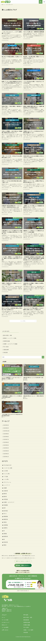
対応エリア (4, 624)
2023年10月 (6, 430)
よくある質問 (5, 627)
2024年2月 (6, 428)
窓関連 (5, 533)
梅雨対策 (6, 519)
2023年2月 (6, 453)
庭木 (5, 507)
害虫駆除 (6, 505)
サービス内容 (5, 619)
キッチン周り (7, 473)
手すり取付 (6, 346)
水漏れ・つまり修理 (28, 629)
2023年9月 (6, 433)
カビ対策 (6, 470)
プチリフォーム (7, 482)
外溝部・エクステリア (9, 502)
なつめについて (5, 622)
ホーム (3, 617)
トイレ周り (6, 479)
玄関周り (6, 527)
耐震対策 (6, 536)
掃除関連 (6, 516)
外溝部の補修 (26, 624)
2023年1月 (6, 456)
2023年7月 (6, 439)
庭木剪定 (6, 510)
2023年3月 (6, 450)
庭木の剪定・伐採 (7, 335)
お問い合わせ (5, 629)
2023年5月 (6, 445)
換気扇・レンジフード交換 (9, 338)
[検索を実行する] (43, 357)
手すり (5, 513)
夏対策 (5, 493)
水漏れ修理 (6, 349)
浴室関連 (6, 525)
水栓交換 (5, 352)
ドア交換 (6, 476)
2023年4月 (6, 448)
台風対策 (6, 490)
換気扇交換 (26, 619)
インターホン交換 (8, 468)
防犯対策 (6, 542)
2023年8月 (6, 436)
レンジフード (7, 485)
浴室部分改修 (6, 341)
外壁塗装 (6, 499)
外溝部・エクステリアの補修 (10, 343)
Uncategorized (7, 465)
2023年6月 (6, 442)
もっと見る (23, 320)
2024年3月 (6, 425)
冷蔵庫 (5, 488)
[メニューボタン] (44, 2)
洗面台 (5, 522)
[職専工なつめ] (6, 2)
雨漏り (5, 545)
